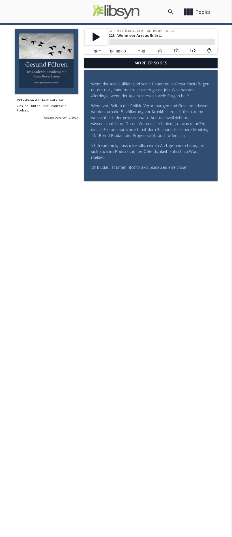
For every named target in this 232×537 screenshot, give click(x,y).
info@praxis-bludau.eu (147, 167)
